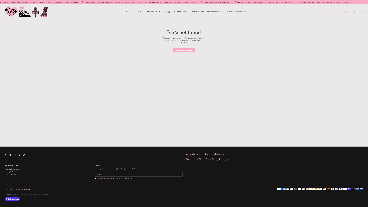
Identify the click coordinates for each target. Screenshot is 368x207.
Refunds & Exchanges (12, 169)
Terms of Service (10, 174)
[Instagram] (16, 155)
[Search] (358, 12)
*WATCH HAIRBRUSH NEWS (237, 12)
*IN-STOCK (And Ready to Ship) (158, 12)
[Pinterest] (21, 155)
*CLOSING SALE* (198, 12)
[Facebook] (7, 155)
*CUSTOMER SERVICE (215, 12)
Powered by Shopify (44, 194)
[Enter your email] (181, 174)
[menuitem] (135, 12)
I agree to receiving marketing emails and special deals (115, 178)
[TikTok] (25, 155)
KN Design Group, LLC (14, 165)
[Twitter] (11, 155)
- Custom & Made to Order (134, 12)
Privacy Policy (10, 172)
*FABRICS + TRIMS (180, 12)
